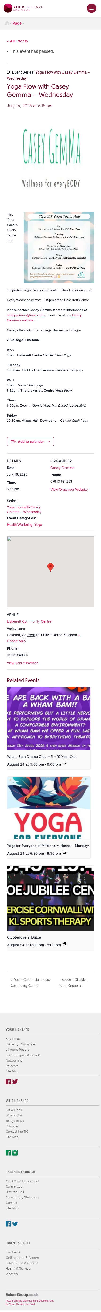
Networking (14, 1060)
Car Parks (13, 1252)
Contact (11, 1203)
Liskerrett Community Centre (29, 621)
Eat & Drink (14, 1110)
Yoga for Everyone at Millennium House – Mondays (48, 846)
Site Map (12, 1071)
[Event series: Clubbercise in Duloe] (64, 943)
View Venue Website (22, 662)
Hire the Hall (15, 1192)
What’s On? (14, 1115)
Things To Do (15, 1121)
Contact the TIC (17, 1131)
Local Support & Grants (23, 1055)
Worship (12, 1274)
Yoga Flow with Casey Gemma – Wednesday (24, 509)
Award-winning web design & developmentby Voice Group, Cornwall (30, 1302)
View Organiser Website (69, 489)
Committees (15, 1186)
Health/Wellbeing (19, 524)
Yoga (38, 524)
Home (7, 23)
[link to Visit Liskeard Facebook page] (8, 1153)
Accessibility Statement (22, 1197)
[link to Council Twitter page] (15, 1224)
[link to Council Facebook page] (8, 1224)
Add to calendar (31, 441)
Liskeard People (17, 1049)
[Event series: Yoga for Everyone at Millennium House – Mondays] (64, 852)
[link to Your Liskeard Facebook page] (8, 1081)
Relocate (12, 1066)
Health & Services (19, 1268)
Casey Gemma (62, 467)
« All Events (17, 41)
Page (17, 23)
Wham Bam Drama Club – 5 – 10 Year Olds (42, 757)
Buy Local (13, 1039)
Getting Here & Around (23, 1257)
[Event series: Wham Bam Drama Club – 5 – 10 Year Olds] (64, 763)
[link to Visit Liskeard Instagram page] (15, 1153)
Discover (12, 1126)
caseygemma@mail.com (25, 315)
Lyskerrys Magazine (20, 1044)
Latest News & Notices (22, 1263)
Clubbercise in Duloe (24, 937)
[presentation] (48, 718)
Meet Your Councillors (22, 1181)
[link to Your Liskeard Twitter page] (15, 1081)
